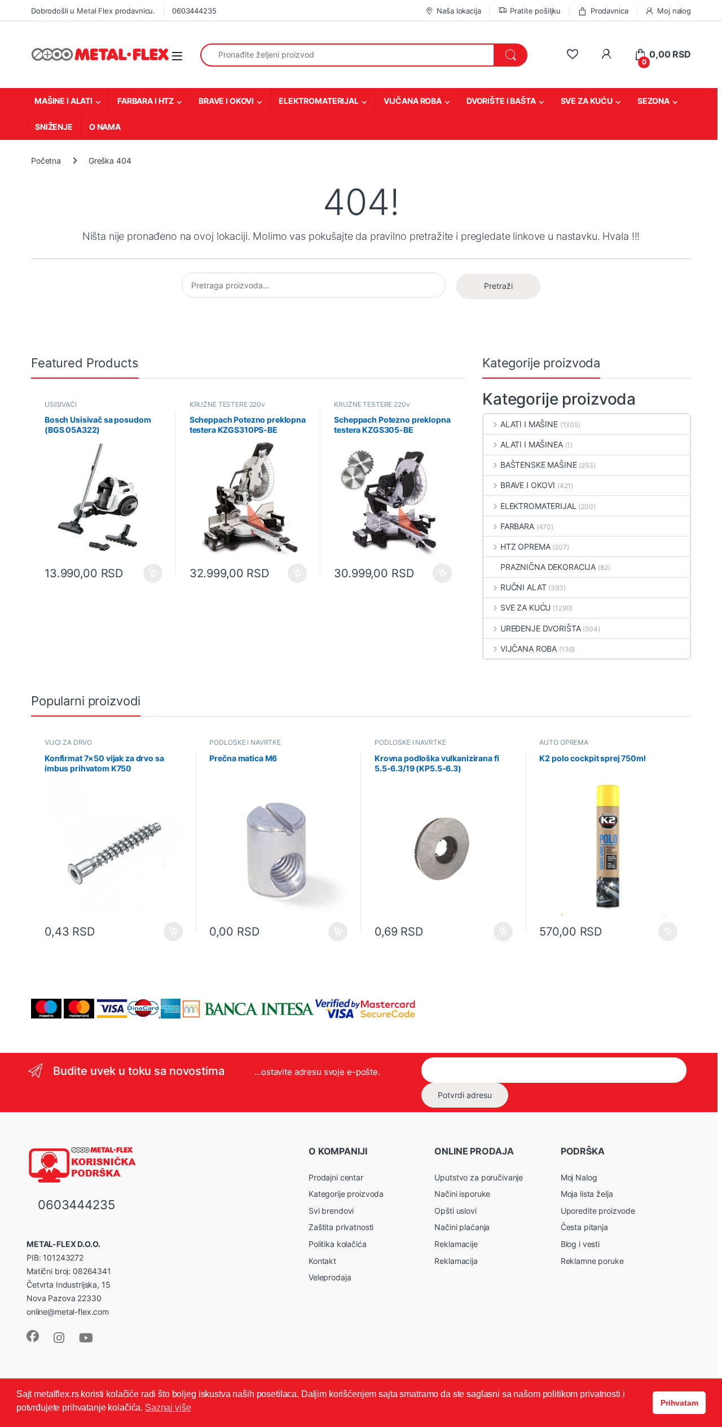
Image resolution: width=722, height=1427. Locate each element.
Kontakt (322, 1261)
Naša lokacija (459, 10)
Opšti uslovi (455, 1210)
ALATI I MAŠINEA (531, 444)
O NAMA (105, 126)
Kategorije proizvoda (346, 1193)
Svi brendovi (331, 1210)
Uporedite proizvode (598, 1210)
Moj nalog (674, 10)
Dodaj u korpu (151, 573)
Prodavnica (609, 10)
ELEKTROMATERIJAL (319, 101)
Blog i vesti (580, 1244)
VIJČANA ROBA (413, 101)
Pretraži (498, 286)
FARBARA (517, 526)
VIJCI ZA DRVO (68, 742)
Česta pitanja (584, 1227)
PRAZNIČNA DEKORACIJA (548, 567)
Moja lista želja (587, 1193)
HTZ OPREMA (525, 546)
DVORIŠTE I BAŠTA (501, 101)
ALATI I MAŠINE (529, 424)
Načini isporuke (462, 1193)
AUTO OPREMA (563, 742)
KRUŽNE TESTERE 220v (227, 404)
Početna (46, 160)
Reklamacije (455, 1244)
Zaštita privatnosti (341, 1227)
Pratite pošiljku (535, 10)
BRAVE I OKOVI (226, 101)
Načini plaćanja (462, 1227)
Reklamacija (455, 1261)
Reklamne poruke (592, 1261)
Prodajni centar (336, 1177)
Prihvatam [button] (679, 1402)
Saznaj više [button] (168, 1407)
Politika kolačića (338, 1244)
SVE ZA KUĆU (587, 101)
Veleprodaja (330, 1277)
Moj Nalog (579, 1177)
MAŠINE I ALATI (63, 101)
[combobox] (347, 55)
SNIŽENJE (54, 126)
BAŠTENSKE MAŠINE (538, 464)
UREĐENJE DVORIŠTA (540, 628)
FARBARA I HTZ (145, 101)
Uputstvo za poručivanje (478, 1177)
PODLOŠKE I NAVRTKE (244, 742)
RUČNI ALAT (523, 587)
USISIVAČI (61, 404)
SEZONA (653, 101)
